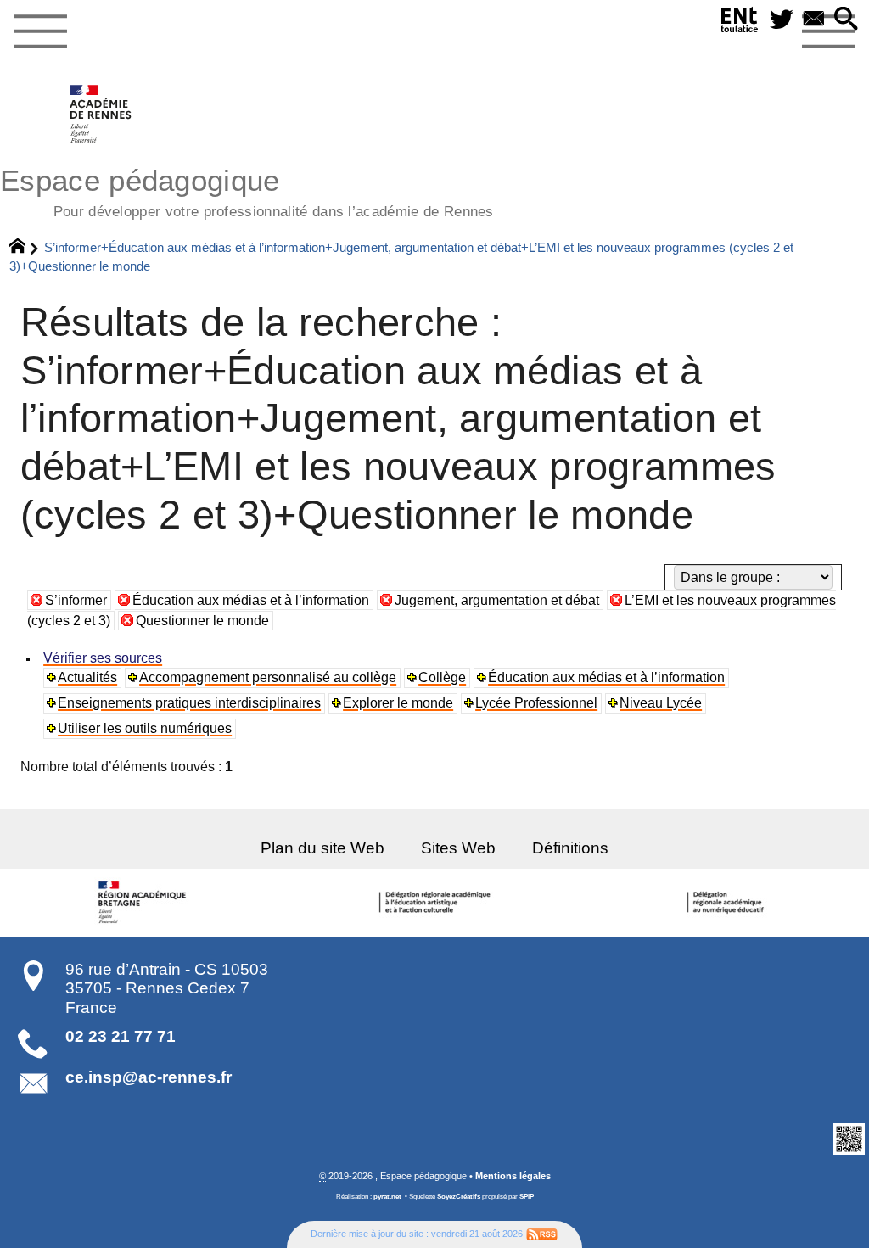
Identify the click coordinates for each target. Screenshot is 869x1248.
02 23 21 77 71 (120, 1036)
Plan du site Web (322, 848)
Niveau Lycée (661, 703)
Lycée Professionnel (536, 703)
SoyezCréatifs (458, 1196)
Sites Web (458, 848)
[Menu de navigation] (40, 32)
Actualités (87, 677)
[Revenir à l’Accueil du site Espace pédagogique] (101, 113)
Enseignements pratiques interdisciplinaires (189, 703)
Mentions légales (513, 1176)
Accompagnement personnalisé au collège (267, 677)
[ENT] (740, 23)
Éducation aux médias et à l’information (250, 600)
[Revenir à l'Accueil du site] (25, 247)
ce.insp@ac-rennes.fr (148, 1077)
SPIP (526, 1196)
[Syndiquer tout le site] (541, 1233)
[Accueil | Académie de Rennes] (145, 903)
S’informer (76, 600)
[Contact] (814, 20)
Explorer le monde (398, 703)
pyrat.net (387, 1196)
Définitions (570, 848)
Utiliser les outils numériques (145, 728)
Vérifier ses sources (102, 658)
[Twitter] (781, 20)
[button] (846, 20)
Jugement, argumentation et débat (497, 600)
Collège (442, 677)
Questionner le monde (202, 620)
